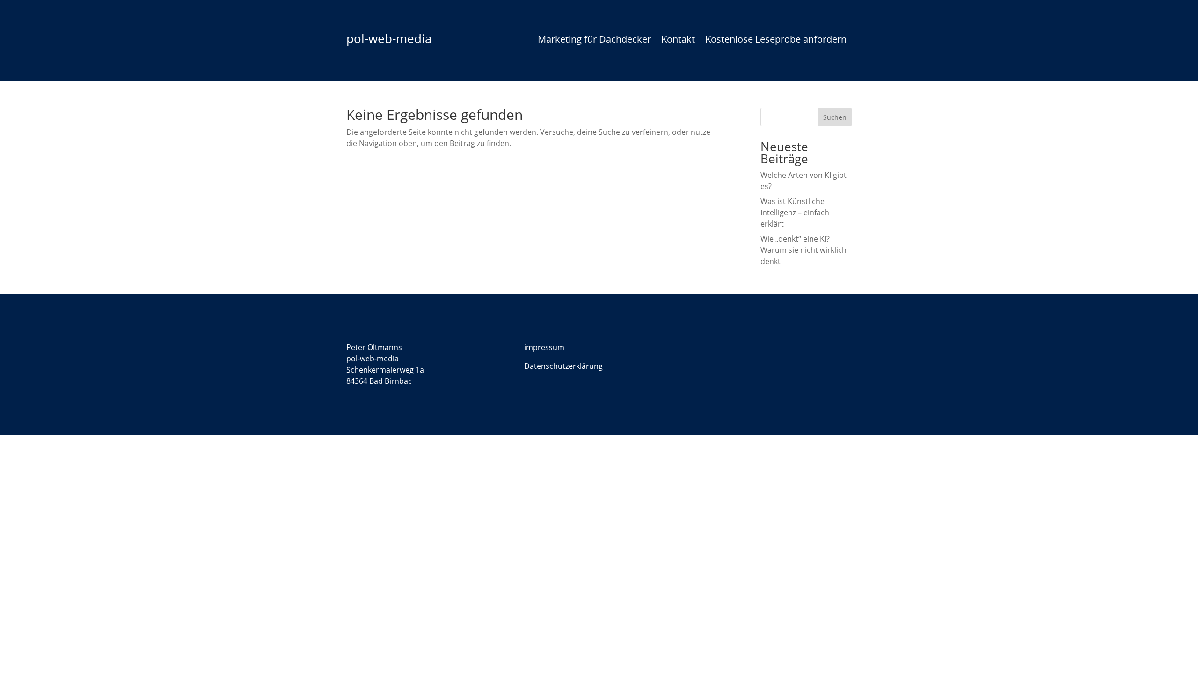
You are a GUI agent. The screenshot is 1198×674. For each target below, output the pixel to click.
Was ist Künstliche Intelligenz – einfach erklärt (794, 212)
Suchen (835, 117)
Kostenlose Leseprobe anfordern (776, 40)
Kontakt (678, 40)
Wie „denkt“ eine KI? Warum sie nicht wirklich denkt (803, 250)
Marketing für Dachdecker (594, 40)
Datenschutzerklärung (563, 366)
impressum (544, 347)
